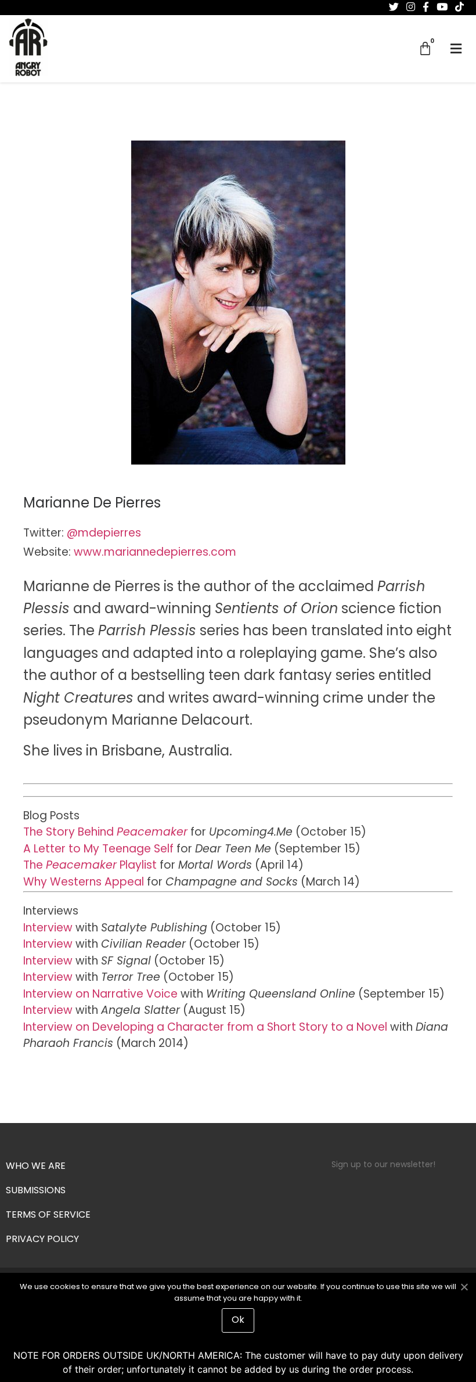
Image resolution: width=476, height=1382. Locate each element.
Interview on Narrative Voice (100, 994)
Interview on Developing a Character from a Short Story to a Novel (205, 1028)
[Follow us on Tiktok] (459, 7)
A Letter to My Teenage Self (98, 849)
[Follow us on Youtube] (442, 7)
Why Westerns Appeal (83, 882)
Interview (48, 928)
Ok (238, 1320)
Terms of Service (48, 1215)
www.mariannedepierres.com (155, 553)
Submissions (36, 1191)
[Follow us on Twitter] (394, 7)
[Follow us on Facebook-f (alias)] (426, 7)
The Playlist (90, 866)
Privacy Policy (42, 1239)
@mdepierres (104, 533)
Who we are (36, 1166)
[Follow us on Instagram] (410, 7)
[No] (464, 1285)
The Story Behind (105, 832)
